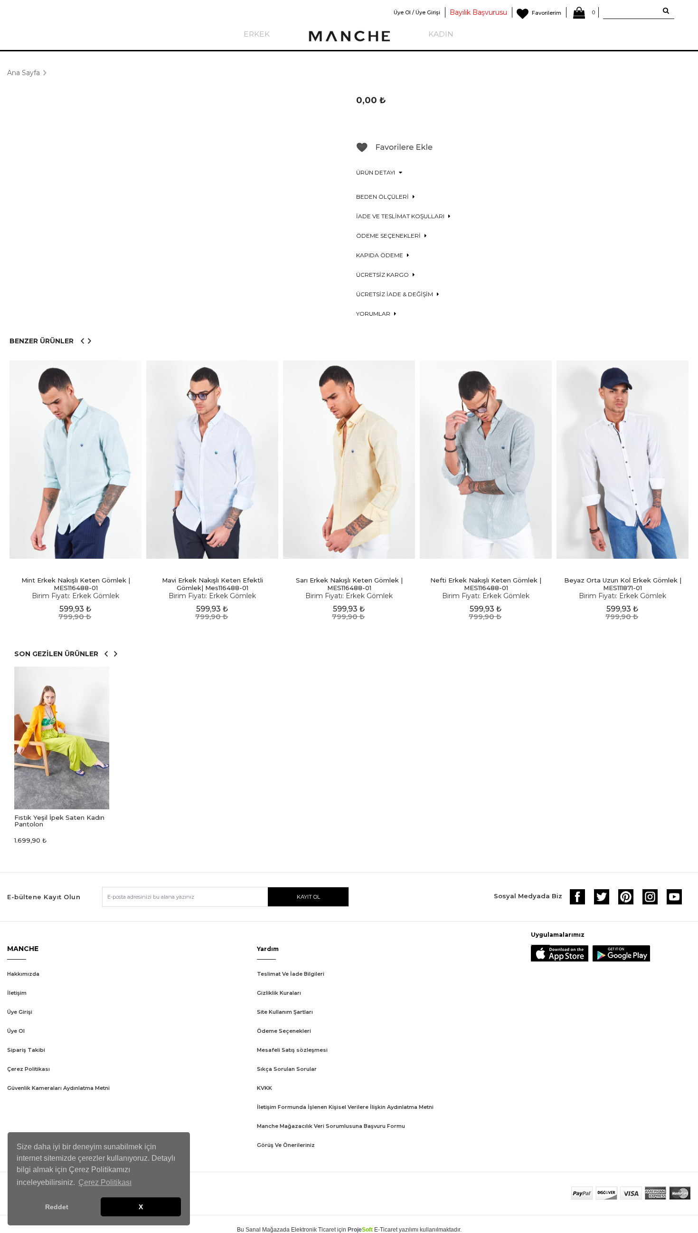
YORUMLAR (374, 313)
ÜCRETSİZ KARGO (383, 274)
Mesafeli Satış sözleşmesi (292, 1050)
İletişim (17, 993)
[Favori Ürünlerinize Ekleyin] (394, 150)
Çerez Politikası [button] (105, 1182)
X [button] (141, 1207)
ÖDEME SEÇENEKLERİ (389, 235)
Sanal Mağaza (264, 1229)
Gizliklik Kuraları (279, 993)
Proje (360, 1229)
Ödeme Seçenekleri (284, 1031)
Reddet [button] (56, 1207)
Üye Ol (16, 1031)
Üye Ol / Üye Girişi (417, 12)
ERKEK (257, 34)
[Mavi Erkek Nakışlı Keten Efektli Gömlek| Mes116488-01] (212, 459)
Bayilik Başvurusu (478, 12)
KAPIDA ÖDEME (380, 255)
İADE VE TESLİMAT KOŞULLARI (401, 216)
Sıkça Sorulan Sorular (287, 1069)
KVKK (264, 1088)
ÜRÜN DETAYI (376, 172)
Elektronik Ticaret (313, 1229)
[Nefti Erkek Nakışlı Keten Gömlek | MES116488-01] (486, 459)
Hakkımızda (23, 974)
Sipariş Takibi (26, 1050)
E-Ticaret (385, 1229)
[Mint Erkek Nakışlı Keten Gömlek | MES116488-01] (75, 459)
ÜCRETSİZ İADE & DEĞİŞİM (395, 294)
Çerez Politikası (28, 1069)
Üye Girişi (19, 1012)
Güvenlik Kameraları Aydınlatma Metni (58, 1088)
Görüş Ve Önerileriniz (286, 1145)
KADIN (440, 34)
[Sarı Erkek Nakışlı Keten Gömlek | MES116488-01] (349, 459)
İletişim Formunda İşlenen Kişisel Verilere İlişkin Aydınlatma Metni (345, 1107)
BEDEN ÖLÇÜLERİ (383, 196)
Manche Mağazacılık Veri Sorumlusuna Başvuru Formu (331, 1126)
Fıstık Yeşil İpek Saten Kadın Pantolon (59, 821)
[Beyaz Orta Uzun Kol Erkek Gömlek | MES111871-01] (623, 459)
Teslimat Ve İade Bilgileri (290, 974)
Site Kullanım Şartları (285, 1012)
